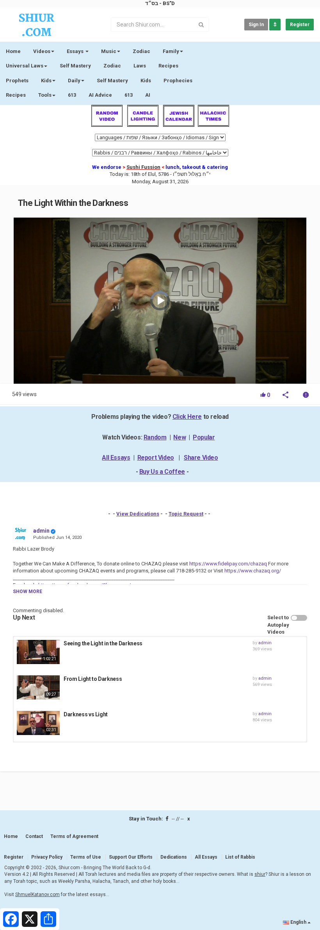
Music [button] (108, 51)
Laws (139, 66)
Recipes (168, 66)
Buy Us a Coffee (162, 471)
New (179, 437)
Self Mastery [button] (112, 80)
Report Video (155, 457)
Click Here (187, 416)
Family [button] (171, 51)
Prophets (17, 80)
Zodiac (112, 66)
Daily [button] (74, 80)
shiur (259, 874)
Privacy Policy (46, 857)
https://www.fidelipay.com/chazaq (227, 564)
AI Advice (100, 95)
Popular (204, 437)
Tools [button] (45, 95)
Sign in (256, 24)
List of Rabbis (240, 857)
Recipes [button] (16, 95)
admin (41, 531)
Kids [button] (46, 80)
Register (299, 24)
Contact (34, 836)
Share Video (201, 457)
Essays (76, 51)
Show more (27, 591)
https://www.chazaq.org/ (252, 571)
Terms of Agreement (74, 836)
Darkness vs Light (86, 714)
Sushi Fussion (143, 167)
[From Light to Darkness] (38, 687)
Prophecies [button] (178, 80)
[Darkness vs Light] (38, 723)
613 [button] (128, 95)
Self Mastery (75, 66)
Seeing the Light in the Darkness (103, 643)
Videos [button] (41, 51)
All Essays (116, 457)
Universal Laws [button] (24, 66)
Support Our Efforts (131, 857)
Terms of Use (85, 857)
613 (72, 95)
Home (13, 51)
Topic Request (186, 514)
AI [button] (147, 95)
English (298, 922)
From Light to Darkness (93, 679)
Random (155, 437)
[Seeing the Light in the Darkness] (38, 652)
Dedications (173, 857)
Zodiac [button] (141, 51)
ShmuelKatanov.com (37, 894)
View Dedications (137, 514)
